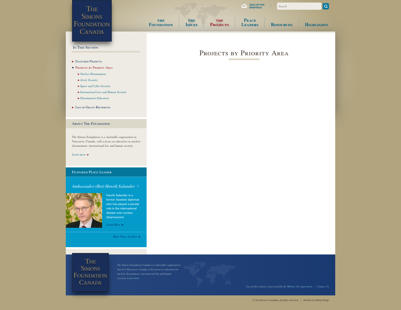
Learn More (113, 224)
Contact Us (323, 286)
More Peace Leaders (125, 236)
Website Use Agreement (299, 286)
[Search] (326, 6)
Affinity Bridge (322, 300)
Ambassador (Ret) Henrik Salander (103, 186)
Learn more (79, 154)
